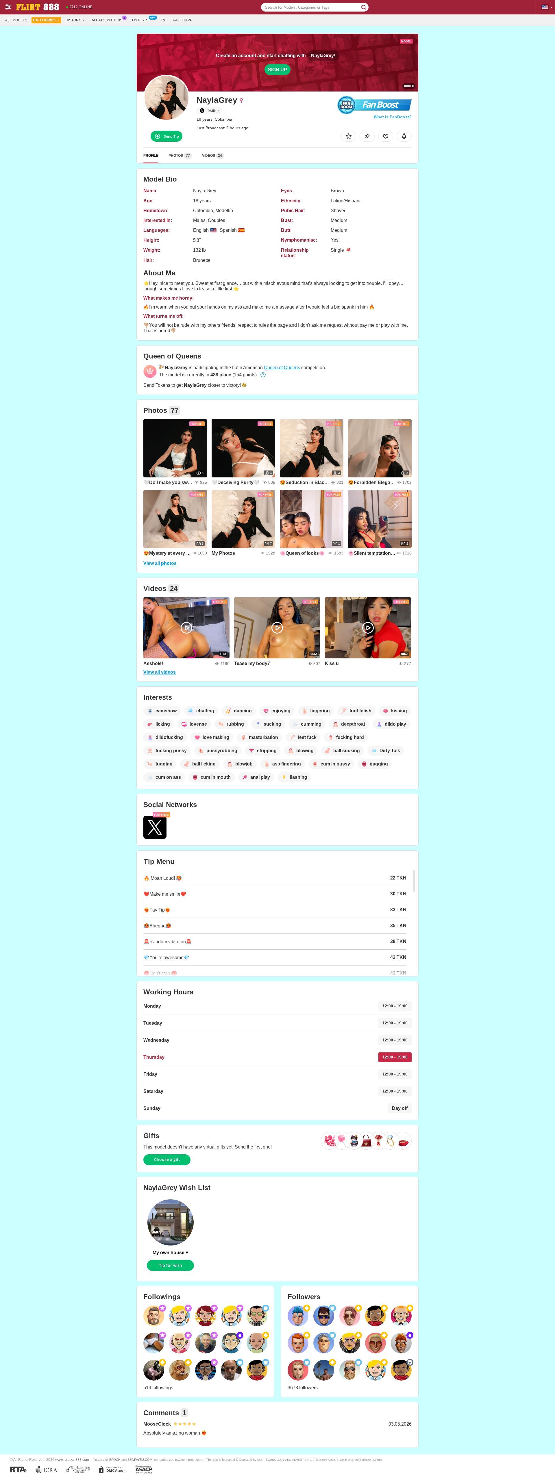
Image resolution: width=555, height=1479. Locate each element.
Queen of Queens (282, 367)
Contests (139, 20)
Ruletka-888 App (176, 20)
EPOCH (115, 1459)
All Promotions (107, 20)
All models (16, 20)
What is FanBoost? (393, 117)
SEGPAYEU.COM (139, 1459)
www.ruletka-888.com (72, 1459)
